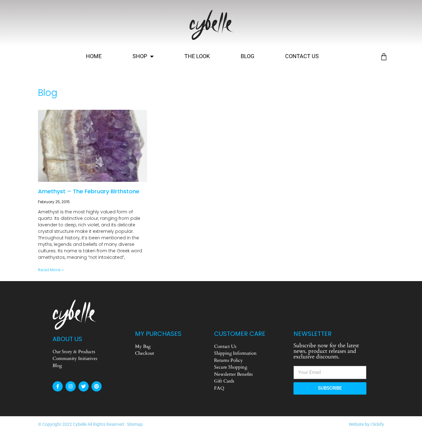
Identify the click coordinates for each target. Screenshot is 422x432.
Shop (140, 56)
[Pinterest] (96, 386)
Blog (247, 56)
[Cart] (384, 56)
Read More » (51, 270)
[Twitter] (83, 386)
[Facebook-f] (58, 386)
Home (94, 56)
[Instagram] (70, 386)
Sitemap (135, 424)
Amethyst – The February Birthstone (88, 191)
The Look (197, 56)
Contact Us (302, 56)
